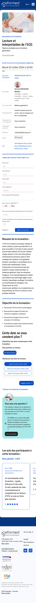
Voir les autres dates (8, 55)
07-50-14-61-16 (12, 551)
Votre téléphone (7, 187)
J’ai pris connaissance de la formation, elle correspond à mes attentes (17, 220)
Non (13, 205)
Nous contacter (11, 434)
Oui (5, 205)
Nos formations (29, 542)
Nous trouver (5, 543)
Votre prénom (6, 171)
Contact (26, 545)
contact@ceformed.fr (7, 548)
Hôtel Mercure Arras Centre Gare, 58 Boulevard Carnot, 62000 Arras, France (23, 146)
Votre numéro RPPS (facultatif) (10, 195)
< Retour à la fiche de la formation (15, 389)
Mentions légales (5, 593)
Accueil (26, 539)
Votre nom (5, 163)
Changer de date (25, 383)
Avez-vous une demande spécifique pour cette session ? (17, 211)
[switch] (4, 224)
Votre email (5, 179)
